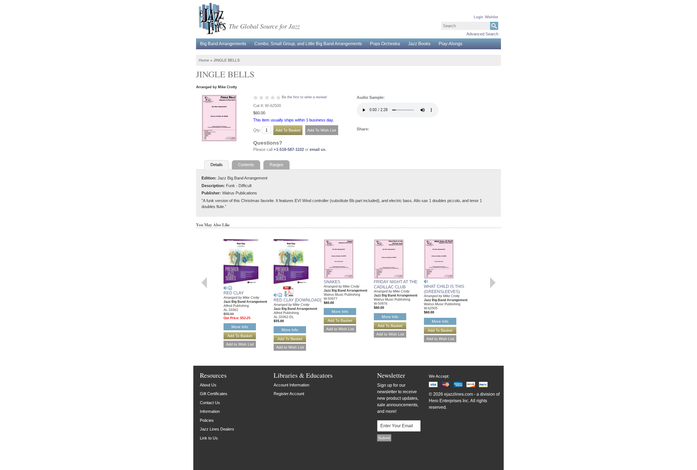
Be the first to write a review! (304, 97)
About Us (208, 385)
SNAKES (332, 281)
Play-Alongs (450, 43)
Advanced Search (482, 34)
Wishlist (491, 17)
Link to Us (209, 438)
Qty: (257, 130)
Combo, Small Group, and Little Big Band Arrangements (308, 43)
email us (317, 149)
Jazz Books (419, 43)
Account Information (291, 385)
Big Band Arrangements (223, 43)
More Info (239, 327)
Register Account (289, 393)
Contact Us (210, 402)
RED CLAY (234, 293)
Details (216, 164)
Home (204, 60)
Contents (246, 164)
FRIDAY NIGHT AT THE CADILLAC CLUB (395, 284)
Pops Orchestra (385, 43)
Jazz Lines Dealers (217, 429)
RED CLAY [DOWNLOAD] (297, 300)
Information (210, 411)
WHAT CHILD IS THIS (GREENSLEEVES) (444, 289)
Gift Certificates (213, 393)
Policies (207, 420)
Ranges (276, 164)
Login (478, 17)
